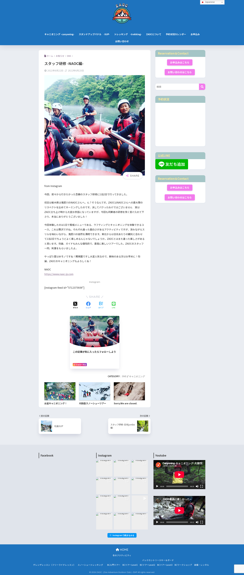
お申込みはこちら (179, 62)
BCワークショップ (183, 564)
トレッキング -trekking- (128, 34)
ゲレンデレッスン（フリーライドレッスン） (54, 564)
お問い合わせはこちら (180, 72)
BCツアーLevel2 (147, 564)
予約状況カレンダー (176, 34)
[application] (179, 474)
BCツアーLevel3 (164, 564)
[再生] (157, 486)
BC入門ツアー (113, 564)
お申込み (195, 34)
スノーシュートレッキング (90, 564)
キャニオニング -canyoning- (59, 34)
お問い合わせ (122, 41)
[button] (104, 468)
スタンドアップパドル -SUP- (94, 34)
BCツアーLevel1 (130, 564)
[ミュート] (197, 486)
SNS (124, 376)
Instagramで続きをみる (123, 535)
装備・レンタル (201, 564)
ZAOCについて (153, 34)
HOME (123, 549)
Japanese (209, 2)
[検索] (202, 87)
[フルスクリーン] (201, 486)
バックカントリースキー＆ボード (158, 560)
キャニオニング (137, 376)
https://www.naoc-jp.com (58, 274)
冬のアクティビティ (122, 555)
